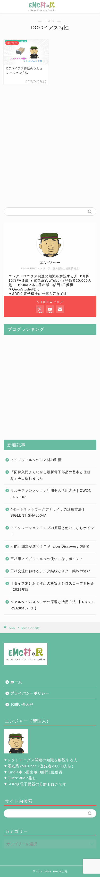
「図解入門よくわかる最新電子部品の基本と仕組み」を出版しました (50, 475)
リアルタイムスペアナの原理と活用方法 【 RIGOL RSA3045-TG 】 (52, 605)
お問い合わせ (22, 704)
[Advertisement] (50, 150)
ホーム (16, 682)
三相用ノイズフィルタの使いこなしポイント (46, 559)
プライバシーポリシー (29, 693)
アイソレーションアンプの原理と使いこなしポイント (52, 531)
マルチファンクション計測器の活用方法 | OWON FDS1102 (51, 494)
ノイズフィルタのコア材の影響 (35, 460)
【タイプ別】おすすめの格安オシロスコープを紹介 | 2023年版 (52, 587)
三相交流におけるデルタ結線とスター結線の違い (50, 571)
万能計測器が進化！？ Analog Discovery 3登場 (49, 546)
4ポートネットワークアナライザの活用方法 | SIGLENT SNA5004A (47, 513)
